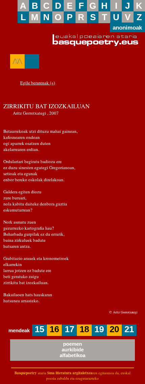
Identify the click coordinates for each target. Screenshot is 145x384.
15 (39, 329)
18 (84, 329)
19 (99, 329)
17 (69, 329)
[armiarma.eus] (17, 61)
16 (54, 329)
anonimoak (127, 28)
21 (129, 329)
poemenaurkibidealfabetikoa (72, 349)
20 (114, 329)
